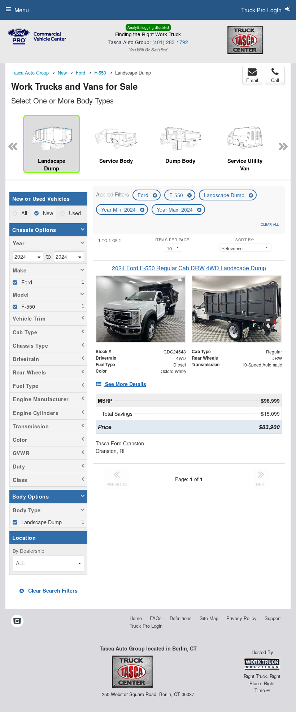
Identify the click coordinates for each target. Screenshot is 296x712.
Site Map (209, 618)
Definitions (181, 618)
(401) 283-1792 (170, 42)
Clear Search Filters (52, 590)
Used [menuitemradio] (74, 213)
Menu (21, 10)
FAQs (156, 618)
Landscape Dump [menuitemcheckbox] (41, 522)
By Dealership (28, 550)
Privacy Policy (241, 618)
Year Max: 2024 (175, 209)
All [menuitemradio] (23, 213)
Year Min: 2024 (119, 209)
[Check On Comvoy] (17, 621)
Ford (144, 195)
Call (275, 80)
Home (136, 618)
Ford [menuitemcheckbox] (26, 282)
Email (252, 80)
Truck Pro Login (146, 625)
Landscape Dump (225, 195)
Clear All (270, 224)
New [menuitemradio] (47, 213)
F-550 (176, 195)
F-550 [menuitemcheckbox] (27, 306)
